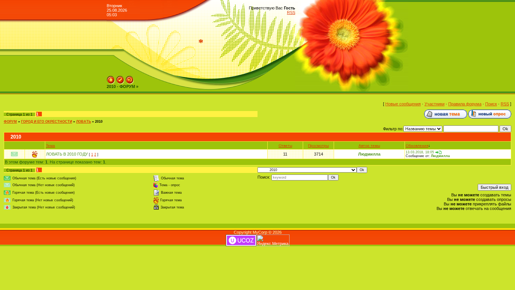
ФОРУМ (10, 121)
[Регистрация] (120, 78)
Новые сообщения (403, 104)
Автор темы (369, 145)
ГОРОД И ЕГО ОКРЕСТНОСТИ (46, 121)
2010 (99, 121)
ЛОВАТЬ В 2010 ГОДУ (67, 154)
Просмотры (318, 145)
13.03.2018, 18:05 (420, 152)
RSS (291, 12)
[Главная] (111, 78)
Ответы (285, 145)
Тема (50, 145)
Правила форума (464, 104)
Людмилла (369, 154)
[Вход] (130, 78)
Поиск (491, 104)
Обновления (417, 145)
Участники (434, 104)
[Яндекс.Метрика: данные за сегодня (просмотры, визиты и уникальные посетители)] (273, 240)
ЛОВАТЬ (83, 121)
